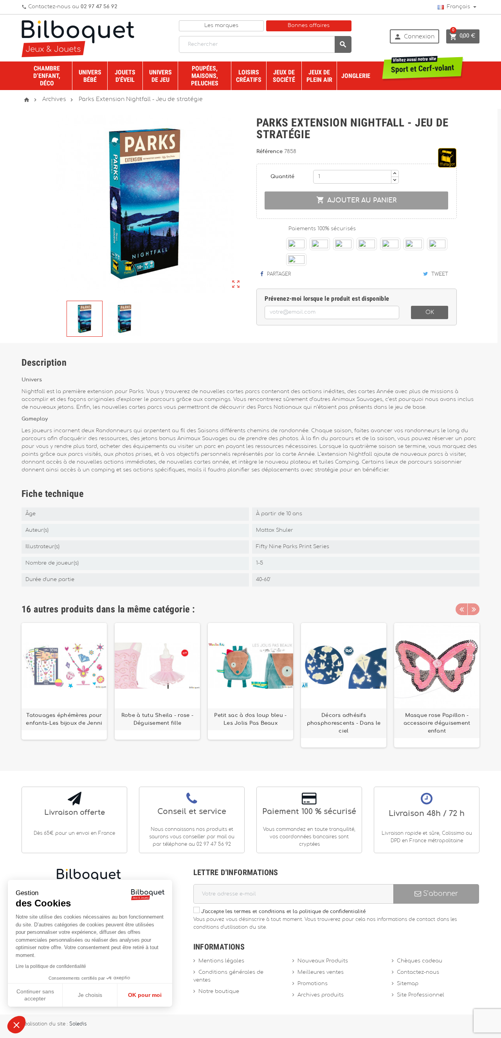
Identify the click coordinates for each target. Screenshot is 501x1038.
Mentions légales (221, 961)
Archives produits (320, 995)
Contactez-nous (418, 972)
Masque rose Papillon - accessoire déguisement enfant (437, 723)
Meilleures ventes (320, 972)
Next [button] (473, 609)
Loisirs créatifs (248, 76)
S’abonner (439, 893)
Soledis (78, 1024)
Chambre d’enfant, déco (46, 76)
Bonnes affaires (309, 25)
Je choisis (90, 995)
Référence (270, 151)
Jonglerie (355, 75)
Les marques (221, 25)
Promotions (312, 983)
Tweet (439, 274)
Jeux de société (284, 76)
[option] (64, 685)
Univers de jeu (160, 76)
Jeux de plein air (319, 76)
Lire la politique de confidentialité (51, 966)
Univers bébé (90, 76)
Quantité (282, 176)
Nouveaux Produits (322, 961)
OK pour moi (145, 995)
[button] (16, 1024)
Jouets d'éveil (125, 76)
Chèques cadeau (419, 961)
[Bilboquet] (78, 38)
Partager (278, 274)
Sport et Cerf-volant (422, 65)
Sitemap (407, 983)
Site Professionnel (420, 995)
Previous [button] (461, 609)
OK (429, 312)
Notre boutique (218, 991)
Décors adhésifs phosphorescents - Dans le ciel (344, 723)
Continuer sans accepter (35, 995)
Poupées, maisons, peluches (204, 76)
